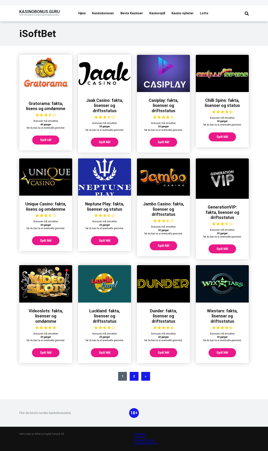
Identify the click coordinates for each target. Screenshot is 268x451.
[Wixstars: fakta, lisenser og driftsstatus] (222, 301)
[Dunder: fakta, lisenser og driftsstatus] (163, 301)
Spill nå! (45, 140)
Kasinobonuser (103, 13)
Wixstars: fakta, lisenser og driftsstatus (222, 316)
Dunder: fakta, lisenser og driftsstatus (163, 316)
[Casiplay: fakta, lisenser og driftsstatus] (163, 91)
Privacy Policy (144, 440)
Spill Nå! (104, 142)
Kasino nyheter (182, 13)
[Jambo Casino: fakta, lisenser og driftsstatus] (163, 194)
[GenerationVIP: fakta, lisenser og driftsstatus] (222, 198)
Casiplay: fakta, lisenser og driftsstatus (163, 105)
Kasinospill (157, 13)
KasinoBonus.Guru (39, 11)
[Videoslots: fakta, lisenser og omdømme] (45, 301)
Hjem (82, 13)
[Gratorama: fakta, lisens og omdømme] (45, 94)
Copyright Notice (146, 443)
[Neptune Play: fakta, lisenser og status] (104, 194)
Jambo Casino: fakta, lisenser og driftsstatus (163, 209)
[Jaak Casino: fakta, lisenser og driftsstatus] (104, 91)
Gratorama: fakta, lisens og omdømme (45, 106)
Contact (139, 437)
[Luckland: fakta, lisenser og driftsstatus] (104, 301)
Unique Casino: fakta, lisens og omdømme (45, 207)
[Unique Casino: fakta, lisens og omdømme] (45, 194)
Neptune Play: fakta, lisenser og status (104, 207)
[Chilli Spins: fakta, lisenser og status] (222, 91)
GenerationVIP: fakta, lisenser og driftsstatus (222, 212)
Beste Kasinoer (131, 13)
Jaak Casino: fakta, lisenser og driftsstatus (104, 105)
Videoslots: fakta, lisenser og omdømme (46, 316)
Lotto (204, 13)
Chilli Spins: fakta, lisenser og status (222, 103)
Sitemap (140, 434)
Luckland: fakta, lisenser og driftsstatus (104, 316)
